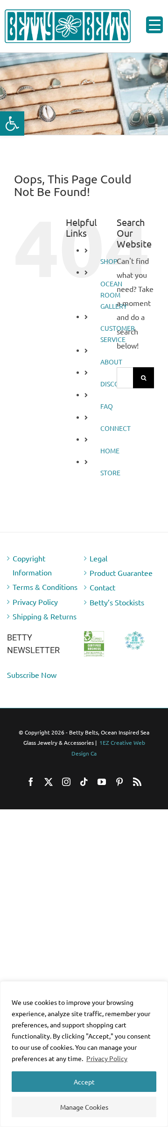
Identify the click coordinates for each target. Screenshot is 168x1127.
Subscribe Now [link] (31, 674)
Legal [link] (98, 558)
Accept (84, 1081)
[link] (12, 123)
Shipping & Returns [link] (45, 616)
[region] (84, 1054)
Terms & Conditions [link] (45, 586)
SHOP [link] (109, 261)
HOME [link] (109, 450)
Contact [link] (102, 587)
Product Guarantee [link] (121, 572)
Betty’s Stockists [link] (117, 602)
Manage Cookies (84, 1107)
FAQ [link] (106, 406)
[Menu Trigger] (154, 24)
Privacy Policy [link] (106, 1058)
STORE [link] (110, 472)
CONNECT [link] (115, 428)
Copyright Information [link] (32, 565)
